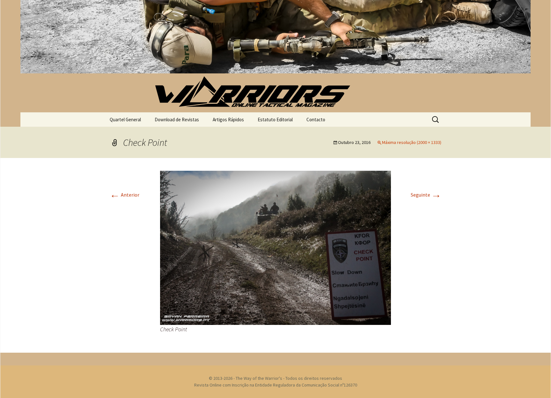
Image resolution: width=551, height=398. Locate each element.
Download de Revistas (177, 119)
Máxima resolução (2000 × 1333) (411, 142)
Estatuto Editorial (275, 119)
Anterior (124, 194)
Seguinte (426, 194)
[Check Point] (275, 247)
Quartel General (125, 119)
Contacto (315, 119)
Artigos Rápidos (228, 119)
